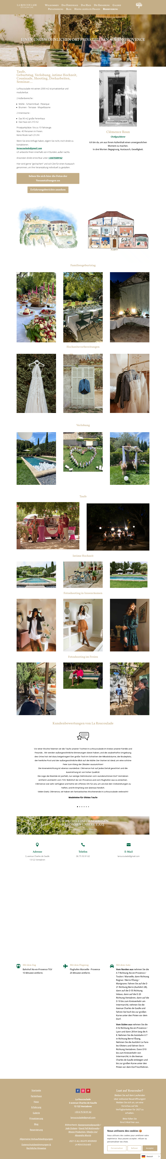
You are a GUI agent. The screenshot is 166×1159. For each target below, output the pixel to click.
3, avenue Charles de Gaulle (37, 856)
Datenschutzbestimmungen (35, 1144)
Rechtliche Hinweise (36, 1148)
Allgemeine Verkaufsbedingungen (36, 1139)
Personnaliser (117, 1148)
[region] (132, 1140)
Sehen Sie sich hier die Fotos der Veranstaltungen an (48, 178)
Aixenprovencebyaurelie (89, 1124)
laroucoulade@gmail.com (29, 148)
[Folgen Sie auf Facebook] (78, 1091)
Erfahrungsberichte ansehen (48, 190)
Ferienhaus (36, 1096)
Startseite (36, 1090)
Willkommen (52, 5)
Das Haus (86, 5)
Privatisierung (55, 9)
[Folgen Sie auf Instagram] (83, 1091)
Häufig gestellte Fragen (87, 9)
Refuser (134, 1148)
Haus (36, 1101)
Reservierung (110, 9)
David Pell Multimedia (89, 1128)
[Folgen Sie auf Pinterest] (88, 1091)
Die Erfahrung (102, 5)
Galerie (117, 5)
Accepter (150, 1148)
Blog (68, 9)
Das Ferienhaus (69, 5)
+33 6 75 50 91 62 (83, 1112)
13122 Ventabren (37, 859)
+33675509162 (55, 157)
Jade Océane (71, 1128)
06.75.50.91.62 (83, 856)
